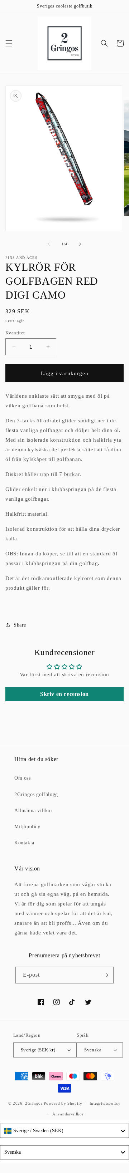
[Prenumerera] (105, 975)
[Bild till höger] (80, 244)
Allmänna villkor (33, 810)
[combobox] (64, 1131)
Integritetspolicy (105, 1103)
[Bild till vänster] (49, 244)
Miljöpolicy (27, 826)
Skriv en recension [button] (64, 694)
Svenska (92, 1049)
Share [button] (20, 625)
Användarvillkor (68, 1114)
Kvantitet (15, 332)
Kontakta (24, 842)
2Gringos (34, 1103)
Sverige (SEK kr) (38, 1049)
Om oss (22, 778)
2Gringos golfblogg (36, 794)
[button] (9, 43)
